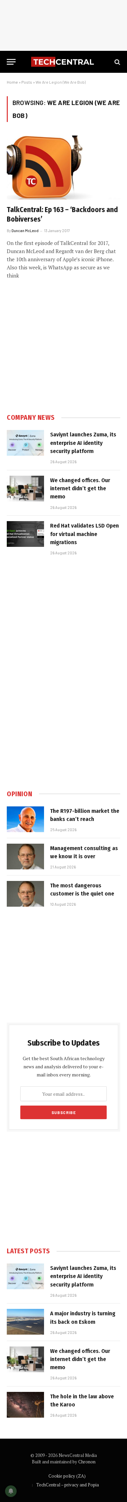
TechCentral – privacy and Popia (67, 1485)
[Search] (116, 61)
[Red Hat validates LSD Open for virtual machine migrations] (25, 534)
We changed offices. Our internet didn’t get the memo (80, 488)
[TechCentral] (63, 62)
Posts (26, 82)
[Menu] (11, 61)
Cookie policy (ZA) (67, 1476)
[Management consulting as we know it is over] (25, 856)
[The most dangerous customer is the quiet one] (25, 894)
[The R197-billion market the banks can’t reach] (25, 819)
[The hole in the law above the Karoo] (25, 1405)
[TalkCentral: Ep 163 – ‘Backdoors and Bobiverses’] (63, 167)
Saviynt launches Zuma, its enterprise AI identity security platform (83, 443)
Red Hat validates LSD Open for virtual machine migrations (84, 534)
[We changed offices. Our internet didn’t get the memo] (25, 488)
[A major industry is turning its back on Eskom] (25, 1322)
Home (12, 82)
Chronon (87, 1462)
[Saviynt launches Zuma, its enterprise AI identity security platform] (25, 443)
